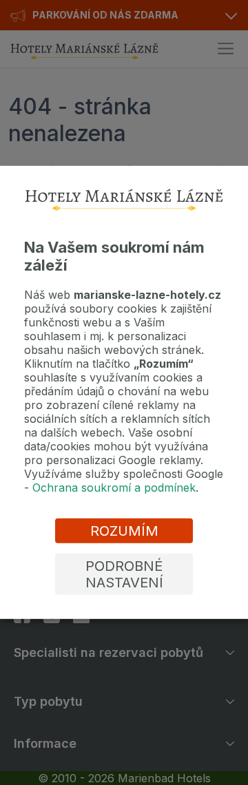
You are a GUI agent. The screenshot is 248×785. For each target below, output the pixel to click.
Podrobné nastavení (124, 574)
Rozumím (124, 531)
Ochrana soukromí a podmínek (114, 487)
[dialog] (124, 392)
